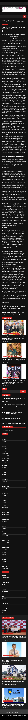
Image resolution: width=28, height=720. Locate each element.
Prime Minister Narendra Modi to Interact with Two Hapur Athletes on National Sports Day (14, 695)
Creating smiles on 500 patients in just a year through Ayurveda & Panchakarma (13, 306)
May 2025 (4, 472)
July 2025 (4, 467)
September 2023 (5, 519)
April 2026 (4, 446)
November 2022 (5, 542)
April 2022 (4, 559)
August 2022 (4, 549)
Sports (3, 605)
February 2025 (5, 479)
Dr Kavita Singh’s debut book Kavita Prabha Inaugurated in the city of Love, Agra (13, 312)
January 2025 (5, 481)
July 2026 (4, 439)
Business (4, 333)
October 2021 (5, 566)
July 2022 (4, 552)
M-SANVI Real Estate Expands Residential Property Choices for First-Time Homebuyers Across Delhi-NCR (13, 406)
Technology (4, 608)
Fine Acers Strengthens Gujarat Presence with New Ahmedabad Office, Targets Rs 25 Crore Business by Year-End (14, 327)
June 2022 (4, 554)
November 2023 (5, 514)
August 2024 (4, 493)
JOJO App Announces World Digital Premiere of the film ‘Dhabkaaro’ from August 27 (14, 350)
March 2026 (4, 448)
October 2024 (5, 488)
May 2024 (4, 500)
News (3, 596)
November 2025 (5, 458)
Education (4, 580)
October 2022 (5, 545)
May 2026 (4, 444)
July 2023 (4, 524)
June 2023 (4, 526)
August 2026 (4, 437)
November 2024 (5, 486)
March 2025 (4, 477)
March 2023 (4, 533)
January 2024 (5, 509)
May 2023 (4, 528)
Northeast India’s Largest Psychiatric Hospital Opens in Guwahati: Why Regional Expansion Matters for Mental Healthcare (12, 412)
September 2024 (5, 491)
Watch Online (24, 16)
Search (4, 388)
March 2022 (4, 561)
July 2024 (4, 495)
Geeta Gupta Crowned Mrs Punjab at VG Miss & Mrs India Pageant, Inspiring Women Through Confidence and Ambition (14, 371)
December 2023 (5, 512)
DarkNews (20, 715)
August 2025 (4, 465)
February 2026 (5, 451)
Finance (3, 584)
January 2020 (5, 568)
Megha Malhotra (7, 31)
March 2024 (4, 505)
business (7, 302)
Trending (4, 610)
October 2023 (5, 517)
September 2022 (5, 547)
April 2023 (4, 531)
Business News (4, 24)
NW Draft (4, 598)
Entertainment (12, 356)
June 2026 (4, 441)
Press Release (16, 333)
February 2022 (5, 564)
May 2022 (4, 556)
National (4, 594)
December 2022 (5, 540)
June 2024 (4, 498)
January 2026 (5, 453)
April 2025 (4, 474)
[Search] (21, 16)
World (3, 612)
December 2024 (5, 484)
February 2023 (5, 535)
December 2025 (5, 455)
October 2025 (5, 460)
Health (3, 587)
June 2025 (4, 470)
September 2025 (5, 462)
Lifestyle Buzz (5, 591)
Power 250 (4, 601)
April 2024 (4, 502)
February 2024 (5, 507)
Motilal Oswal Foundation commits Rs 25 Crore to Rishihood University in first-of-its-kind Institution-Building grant (14, 400)
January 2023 (5, 538)
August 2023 (4, 521)
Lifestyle (11, 377)
